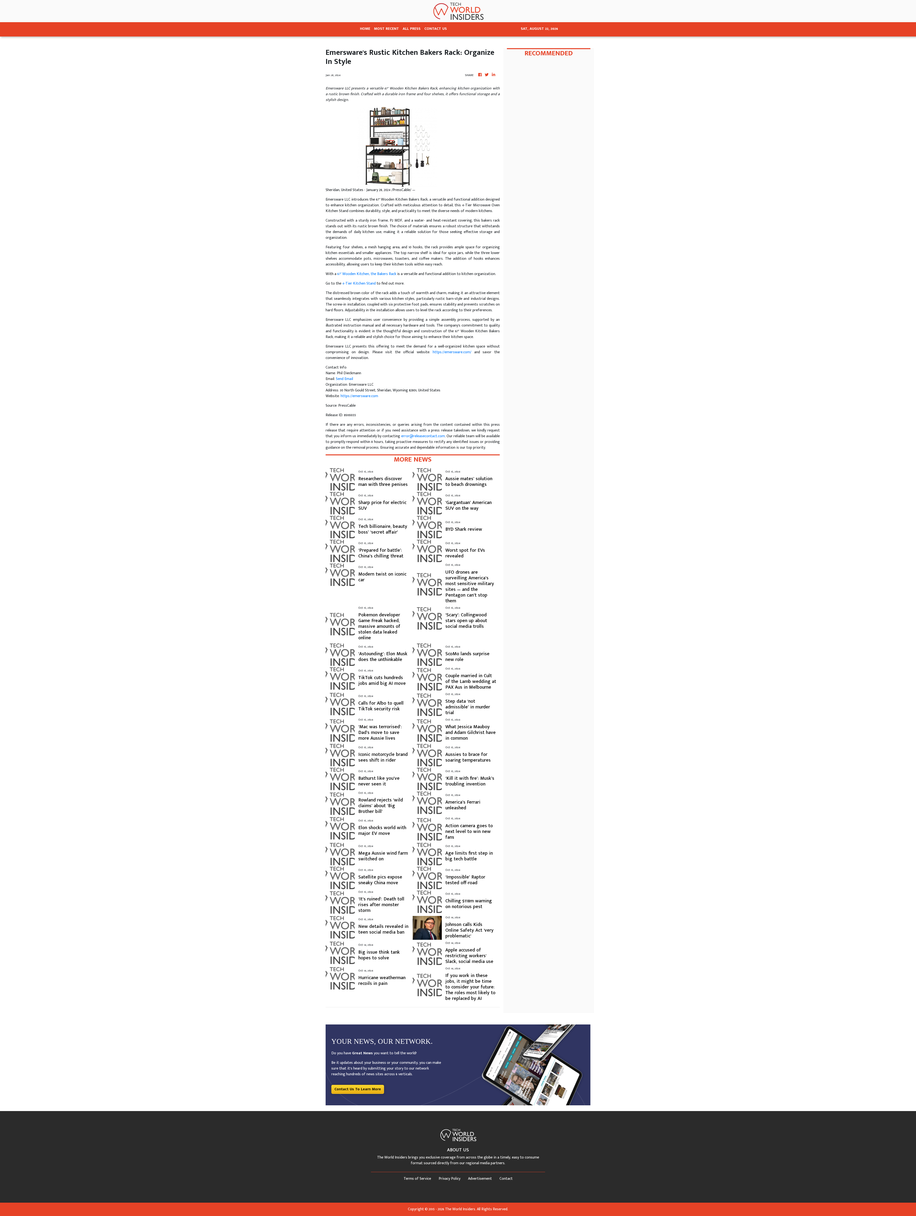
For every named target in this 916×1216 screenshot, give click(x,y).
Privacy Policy (449, 1178)
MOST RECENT (386, 29)
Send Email (344, 379)
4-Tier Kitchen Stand (359, 283)
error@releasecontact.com (423, 436)
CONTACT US (435, 29)
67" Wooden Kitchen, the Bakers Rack (366, 274)
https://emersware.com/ (452, 352)
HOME (365, 29)
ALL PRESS (412, 29)
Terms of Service (417, 1178)
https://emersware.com (359, 396)
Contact (506, 1178)
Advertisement (480, 1178)
